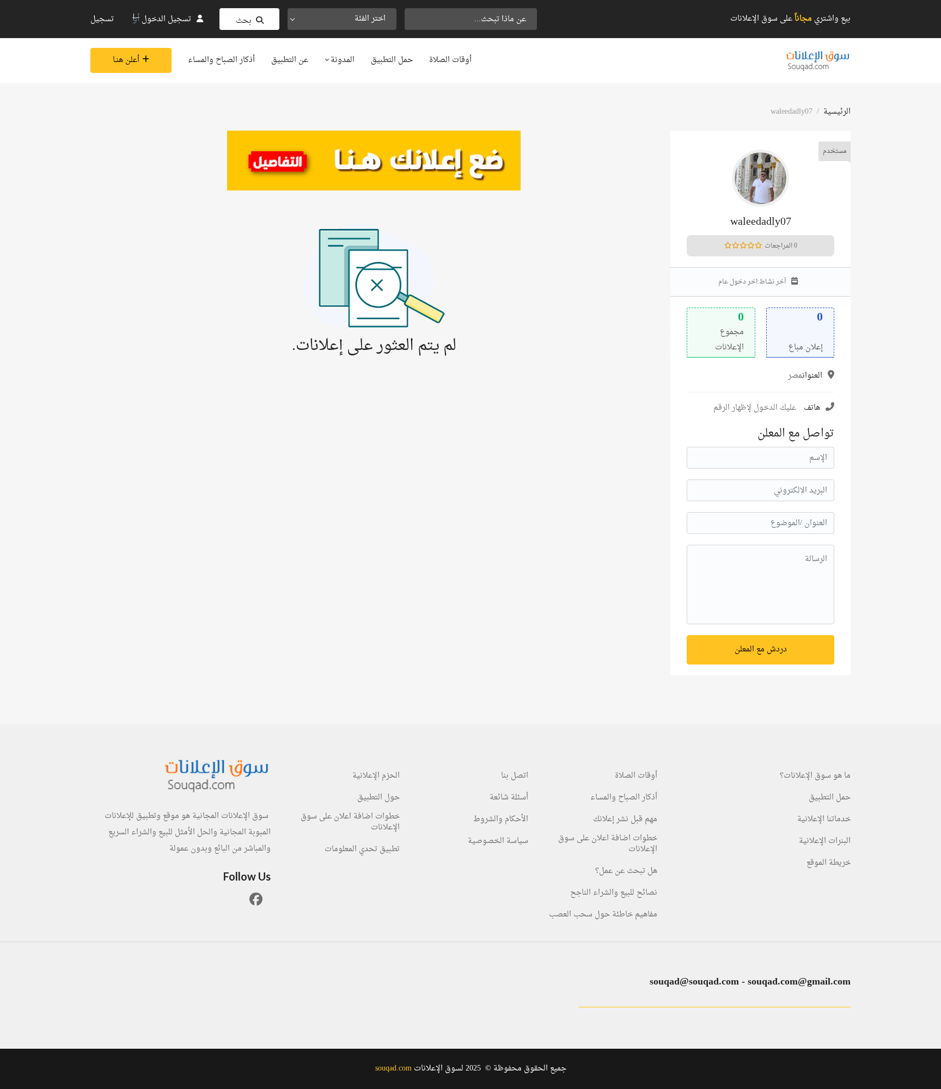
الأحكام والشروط (500, 819)
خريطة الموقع (828, 863)
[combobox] (342, 19)
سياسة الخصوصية (498, 841)
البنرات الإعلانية (825, 841)
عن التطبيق (289, 60)
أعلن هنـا (126, 60)
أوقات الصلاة (450, 60)
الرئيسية (837, 111)
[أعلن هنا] (373, 160)
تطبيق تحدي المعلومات (362, 849)
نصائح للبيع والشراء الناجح (613, 893)
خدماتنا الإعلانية (824, 819)
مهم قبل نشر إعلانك (625, 819)
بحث (244, 21)
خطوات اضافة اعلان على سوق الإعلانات (607, 844)
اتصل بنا (514, 776)
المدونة (341, 60)
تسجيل (102, 19)
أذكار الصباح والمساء (221, 60)
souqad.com (393, 1068)
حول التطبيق (378, 797)
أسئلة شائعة (509, 797)
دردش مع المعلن (761, 649)
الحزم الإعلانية (376, 776)
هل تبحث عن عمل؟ (626, 871)
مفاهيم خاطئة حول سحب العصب (603, 914)
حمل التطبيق (392, 60)
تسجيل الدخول (166, 19)
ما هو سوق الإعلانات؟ (815, 776)
